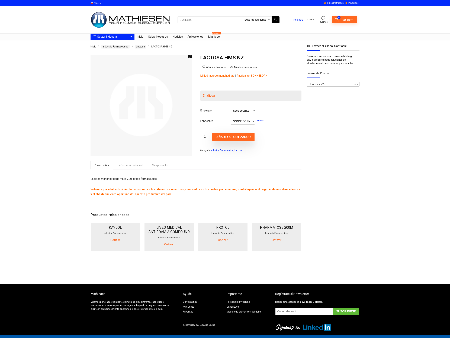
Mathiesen (214, 36)
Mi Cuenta (188, 306)
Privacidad (353, 3)
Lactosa (140, 46)
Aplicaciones (195, 36)
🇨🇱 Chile (95, 3)
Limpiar (260, 120)
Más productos (160, 165)
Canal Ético (233, 306)
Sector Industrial (107, 36)
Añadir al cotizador (233, 137)
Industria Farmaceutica (115, 46)
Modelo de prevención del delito (244, 311)
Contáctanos (190, 301)
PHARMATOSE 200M (276, 227)
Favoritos (188, 311)
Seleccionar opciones (115, 250)
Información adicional (131, 165)
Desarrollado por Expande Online (199, 325)
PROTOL (222, 227)
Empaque (206, 110)
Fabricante (206, 121)
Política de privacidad (238, 301)
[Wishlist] (323, 18)
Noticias (178, 36)
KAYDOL (115, 227)
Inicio (140, 36)
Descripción (102, 165)
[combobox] (333, 84)
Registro (298, 19)
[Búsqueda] (275, 19)
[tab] (102, 165)
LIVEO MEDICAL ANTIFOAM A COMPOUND (169, 229)
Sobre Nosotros (158, 36)
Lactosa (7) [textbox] (332, 84)
